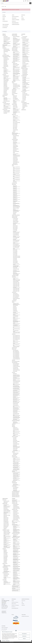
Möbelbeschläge (5, 503)
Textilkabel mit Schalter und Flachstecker (16, 588)
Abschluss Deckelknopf (16, 36)
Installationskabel (6, 80)
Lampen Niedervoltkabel (16, 280)
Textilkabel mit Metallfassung (15, 572)
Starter (23, 108)
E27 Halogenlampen (25, 83)
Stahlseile (13, 425)
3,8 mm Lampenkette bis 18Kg (16, 171)
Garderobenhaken (6, 509)
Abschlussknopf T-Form (16, 44)
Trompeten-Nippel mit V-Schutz (16, 460)
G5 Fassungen (15, 258)
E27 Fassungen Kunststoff (15, 239)
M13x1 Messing (15, 123)
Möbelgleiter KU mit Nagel (6, 535)
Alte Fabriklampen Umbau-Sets (15, 223)
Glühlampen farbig (15, 368)
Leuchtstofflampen (24, 102)
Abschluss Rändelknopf (16, 39)
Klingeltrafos (5, 85)
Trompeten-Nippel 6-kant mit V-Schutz (16, 465)
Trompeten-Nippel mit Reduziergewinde (16, 467)
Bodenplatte (13, 81)
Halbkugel (14, 213)
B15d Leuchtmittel (25, 69)
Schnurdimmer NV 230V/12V (15, 88)
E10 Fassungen (15, 229)
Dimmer (13, 82)
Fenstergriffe (5, 553)
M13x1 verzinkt (15, 124)
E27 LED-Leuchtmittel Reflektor (25, 49)
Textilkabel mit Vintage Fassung (16, 584)
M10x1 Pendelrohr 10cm (16, 336)
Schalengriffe (5, 559)
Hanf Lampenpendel (16, 294)
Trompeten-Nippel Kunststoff (14, 471)
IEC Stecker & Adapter (7, 111)
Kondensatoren (6, 51)
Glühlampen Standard (24, 68)
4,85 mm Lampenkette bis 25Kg (16, 174)
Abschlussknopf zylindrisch (15, 46)
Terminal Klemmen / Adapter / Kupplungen (7, 43)
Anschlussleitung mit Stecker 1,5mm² (16, 60)
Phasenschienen (15, 158)
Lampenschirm (15, 540)
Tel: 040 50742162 (5, 21)
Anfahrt (4, 19)
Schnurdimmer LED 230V (16, 86)
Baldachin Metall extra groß (16, 68)
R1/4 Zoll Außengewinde (16, 358)
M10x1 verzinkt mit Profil (16, 122)
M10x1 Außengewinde (16, 352)
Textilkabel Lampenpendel (15, 537)
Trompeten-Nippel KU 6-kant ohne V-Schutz (16, 475)
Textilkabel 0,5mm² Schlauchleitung (14, 500)
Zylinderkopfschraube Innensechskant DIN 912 (16, 417)
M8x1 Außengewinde (16, 351)
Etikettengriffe (6, 552)
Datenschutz (7, 640)
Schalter (4, 96)
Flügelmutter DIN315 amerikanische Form (16, 304)
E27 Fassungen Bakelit (16, 237)
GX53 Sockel (24, 98)
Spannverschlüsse (6, 523)
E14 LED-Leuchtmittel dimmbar (25, 42)
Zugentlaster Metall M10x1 (15, 495)
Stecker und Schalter (15, 436)
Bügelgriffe (5, 551)
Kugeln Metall (14, 184)
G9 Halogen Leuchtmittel (25, 84)
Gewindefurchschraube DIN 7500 (16, 379)
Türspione (5, 578)
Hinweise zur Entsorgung (15, 19)
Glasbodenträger (6, 569)
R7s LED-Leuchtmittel (25, 63)
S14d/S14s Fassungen (16, 268)
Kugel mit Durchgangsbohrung (16, 203)
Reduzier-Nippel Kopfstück (15, 108)
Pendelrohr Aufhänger (16, 346)
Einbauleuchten (14, 89)
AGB (22, 16)
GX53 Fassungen (15, 262)
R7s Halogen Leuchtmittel (24, 89)
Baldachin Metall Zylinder (15, 75)
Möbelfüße (5, 513)
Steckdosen (13, 426)
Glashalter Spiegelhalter (7, 510)
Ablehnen (24, 638)
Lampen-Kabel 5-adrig (16, 289)
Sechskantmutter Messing (15, 314)
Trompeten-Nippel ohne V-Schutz (16, 458)
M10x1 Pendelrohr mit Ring (16, 345)
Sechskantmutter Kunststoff (15, 312)
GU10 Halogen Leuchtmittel (24, 86)
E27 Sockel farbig (15, 367)
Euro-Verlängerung (15, 487)
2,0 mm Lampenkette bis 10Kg (16, 167)
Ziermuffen (14, 113)
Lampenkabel (14, 276)
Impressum (3, 640)
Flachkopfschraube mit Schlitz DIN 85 (16, 377)
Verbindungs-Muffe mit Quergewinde (16, 111)
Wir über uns (14, 21)
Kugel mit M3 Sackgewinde (15, 186)
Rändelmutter (15, 307)
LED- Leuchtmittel (23, 91)
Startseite (4, 14)
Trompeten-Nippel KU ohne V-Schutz (16, 479)
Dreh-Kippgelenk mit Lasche (16, 100)
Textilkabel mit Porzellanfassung (15, 574)
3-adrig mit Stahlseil (16, 515)
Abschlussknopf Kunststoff (15, 43)
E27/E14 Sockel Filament (25, 94)
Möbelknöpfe (5, 557)
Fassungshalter (15, 252)
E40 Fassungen (15, 249)
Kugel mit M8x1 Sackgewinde (15, 194)
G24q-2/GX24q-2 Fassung (16, 257)
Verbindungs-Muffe (15, 109)
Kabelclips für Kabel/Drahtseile (15, 422)
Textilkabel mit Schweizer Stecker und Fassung (16, 580)
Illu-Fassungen (15, 371)
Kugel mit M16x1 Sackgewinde (15, 201)
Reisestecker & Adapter (16, 441)
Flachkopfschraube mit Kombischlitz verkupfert (16, 375)
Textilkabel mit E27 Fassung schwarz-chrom (16, 566)
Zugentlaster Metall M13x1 (15, 496)
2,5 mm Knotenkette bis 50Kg (16, 178)
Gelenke (13, 94)
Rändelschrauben (14, 347)
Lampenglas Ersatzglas (15, 275)
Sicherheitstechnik (5, 572)
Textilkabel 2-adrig (14, 503)
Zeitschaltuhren (6, 73)
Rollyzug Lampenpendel (16, 298)
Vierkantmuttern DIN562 (16, 332)
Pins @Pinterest (5, 27)
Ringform (23, 107)
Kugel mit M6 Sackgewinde (15, 192)
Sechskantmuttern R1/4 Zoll (16, 327)
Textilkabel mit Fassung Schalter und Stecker (16, 570)
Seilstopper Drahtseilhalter (16, 420)
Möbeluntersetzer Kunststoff (6, 544)
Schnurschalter (15, 442)
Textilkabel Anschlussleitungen (15, 524)
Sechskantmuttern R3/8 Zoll (16, 329)
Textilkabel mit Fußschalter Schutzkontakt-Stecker (16, 529)
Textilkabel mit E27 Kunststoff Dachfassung (16, 568)
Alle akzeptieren (24, 633)
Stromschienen (14, 455)
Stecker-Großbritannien (16, 447)
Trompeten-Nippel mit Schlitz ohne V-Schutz (16, 469)
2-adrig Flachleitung (16, 504)
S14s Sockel (24, 99)
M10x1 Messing (15, 117)
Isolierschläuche (15, 145)
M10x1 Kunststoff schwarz (15, 116)
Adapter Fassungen (15, 221)
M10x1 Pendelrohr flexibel (15, 343)
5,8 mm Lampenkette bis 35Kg (16, 176)
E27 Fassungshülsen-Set (16, 245)
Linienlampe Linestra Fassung (16, 264)
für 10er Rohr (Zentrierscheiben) (15, 484)
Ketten (13, 165)
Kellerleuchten (6, 81)
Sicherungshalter (6, 106)
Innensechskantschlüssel (16, 381)
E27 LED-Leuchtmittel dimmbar (25, 47)
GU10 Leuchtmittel (25, 87)
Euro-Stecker (15, 437)
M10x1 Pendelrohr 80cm (16, 338)
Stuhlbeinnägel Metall (7, 547)
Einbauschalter (14, 90)
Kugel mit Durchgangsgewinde (16, 205)
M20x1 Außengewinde (16, 356)
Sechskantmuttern (15, 315)
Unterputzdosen (15, 160)
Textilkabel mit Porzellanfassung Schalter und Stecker (16, 577)
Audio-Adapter (6, 36)
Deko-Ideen (5, 68)
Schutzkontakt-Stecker (16, 443)
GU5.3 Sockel (24, 97)
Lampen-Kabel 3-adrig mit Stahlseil (16, 287)
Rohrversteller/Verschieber (16, 361)
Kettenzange (14, 181)
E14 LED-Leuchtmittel (25, 40)
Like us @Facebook (5, 25)
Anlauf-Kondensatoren (7, 50)
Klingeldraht (5, 82)
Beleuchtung (4, 499)
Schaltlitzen (14, 136)
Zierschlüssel (5, 527)
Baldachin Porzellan (16, 76)
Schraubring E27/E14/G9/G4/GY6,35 (16, 270)
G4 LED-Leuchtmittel (25, 57)
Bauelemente (4, 47)
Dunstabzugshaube (6, 58)
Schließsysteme (6, 575)
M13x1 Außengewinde (16, 353)
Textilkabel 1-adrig (14, 501)
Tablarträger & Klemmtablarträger (6, 571)
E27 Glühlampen (24, 73)
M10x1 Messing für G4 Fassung (16, 119)
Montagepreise (14, 300)
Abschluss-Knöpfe (14, 35)
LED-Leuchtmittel (24, 36)
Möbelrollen (5, 516)
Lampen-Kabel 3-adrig (16, 285)
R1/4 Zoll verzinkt (15, 129)
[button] (24, 1)
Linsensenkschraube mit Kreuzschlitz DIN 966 (16, 388)
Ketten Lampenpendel (16, 295)
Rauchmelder (5, 86)
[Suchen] (30, 3)
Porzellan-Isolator (15, 159)
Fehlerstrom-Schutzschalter (15, 142)
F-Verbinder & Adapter (7, 110)
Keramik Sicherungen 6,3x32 (7, 105)
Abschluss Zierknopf (16, 41)
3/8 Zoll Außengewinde (16, 357)
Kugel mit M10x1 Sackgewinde (15, 196)
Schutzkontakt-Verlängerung (15, 490)
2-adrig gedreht (15, 505)
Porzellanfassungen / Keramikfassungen (16, 266)
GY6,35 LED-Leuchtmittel (25, 61)
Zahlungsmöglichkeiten (15, 22)
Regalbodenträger (5, 566)
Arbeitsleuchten (15, 293)
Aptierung (14, 224)
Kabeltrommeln (15, 488)
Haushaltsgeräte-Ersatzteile (6, 56)
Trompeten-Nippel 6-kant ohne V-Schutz (16, 462)
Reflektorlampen (23, 109)
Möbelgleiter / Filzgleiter (6, 529)
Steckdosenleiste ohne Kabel (16, 433)
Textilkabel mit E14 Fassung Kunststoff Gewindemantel (15, 550)
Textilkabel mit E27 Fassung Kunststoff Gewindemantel (15, 558)
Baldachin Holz (15, 63)
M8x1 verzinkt (15, 128)
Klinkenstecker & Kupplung (6, 41)
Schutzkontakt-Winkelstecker (15, 445)
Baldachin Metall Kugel (16, 71)
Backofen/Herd (6, 57)
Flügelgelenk (14, 101)
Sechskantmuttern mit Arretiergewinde (16, 325)
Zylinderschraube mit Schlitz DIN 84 (16, 419)
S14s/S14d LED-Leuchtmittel (24, 65)
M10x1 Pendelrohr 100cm (15, 340)
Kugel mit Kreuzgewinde (16, 206)
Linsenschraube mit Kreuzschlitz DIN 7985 (16, 386)
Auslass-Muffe (15, 105)
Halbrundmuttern (15, 305)
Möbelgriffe (4, 548)
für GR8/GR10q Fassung (25, 103)
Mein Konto (4, 16)
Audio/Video (4, 35)
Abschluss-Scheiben (15, 47)
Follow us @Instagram (6, 24)
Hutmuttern (14, 306)
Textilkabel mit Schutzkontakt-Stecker (16, 531)
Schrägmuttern (15, 310)
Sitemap (23, 603)
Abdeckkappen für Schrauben (6, 505)
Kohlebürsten (5, 60)
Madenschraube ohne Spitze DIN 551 (16, 401)
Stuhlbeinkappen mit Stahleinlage (6, 546)
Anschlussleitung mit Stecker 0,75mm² (16, 56)
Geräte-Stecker (15, 440)
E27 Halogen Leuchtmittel (24, 81)
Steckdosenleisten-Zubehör (15, 435)
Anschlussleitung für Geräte (16, 52)
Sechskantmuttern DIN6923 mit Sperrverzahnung (15, 320)
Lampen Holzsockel (14, 216)
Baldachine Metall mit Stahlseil (16, 80)
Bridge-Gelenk (15, 95)
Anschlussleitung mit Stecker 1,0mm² (16, 58)
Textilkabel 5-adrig (14, 522)
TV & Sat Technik (5, 109)
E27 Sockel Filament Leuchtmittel (25, 54)
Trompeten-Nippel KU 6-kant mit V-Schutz (16, 473)
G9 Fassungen (15, 259)
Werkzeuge (5, 91)
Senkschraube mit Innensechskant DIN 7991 (16, 405)
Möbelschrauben (6, 518)
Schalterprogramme (6, 87)
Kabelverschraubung (16, 151)
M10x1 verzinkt (15, 121)
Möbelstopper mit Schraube (6, 541)
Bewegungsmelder (6, 75)
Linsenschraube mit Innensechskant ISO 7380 (16, 383)
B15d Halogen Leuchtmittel (24, 77)
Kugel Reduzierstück (16, 211)
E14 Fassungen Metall (16, 232)
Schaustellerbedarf (14, 362)
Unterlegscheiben (14, 482)
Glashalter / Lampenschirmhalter (15, 133)
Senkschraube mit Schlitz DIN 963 (15, 410)
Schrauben (13, 372)
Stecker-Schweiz (15, 448)
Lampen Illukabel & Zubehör (15, 278)
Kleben (14, 152)
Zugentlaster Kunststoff (15, 494)
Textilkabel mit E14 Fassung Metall (15, 555)
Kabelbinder (14, 147)
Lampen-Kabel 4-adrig (16, 288)
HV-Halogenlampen (24, 75)
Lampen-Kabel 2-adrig (16, 283)
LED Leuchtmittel (23, 37)
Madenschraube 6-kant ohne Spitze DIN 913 (16, 394)
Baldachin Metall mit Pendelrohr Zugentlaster (16, 73)
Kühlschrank (5, 61)
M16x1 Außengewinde (16, 355)
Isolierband (14, 143)
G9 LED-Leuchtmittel (25, 58)
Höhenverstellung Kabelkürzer (15, 539)
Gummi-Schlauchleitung (16, 369)
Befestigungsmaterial (7, 506)
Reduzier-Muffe (15, 106)
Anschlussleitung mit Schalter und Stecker (16, 54)
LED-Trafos (23, 62)
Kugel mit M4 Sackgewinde (15, 188)
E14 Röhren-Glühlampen (16, 366)
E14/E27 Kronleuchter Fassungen (16, 236)
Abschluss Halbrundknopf (15, 38)
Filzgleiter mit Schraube (7, 532)
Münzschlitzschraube (16, 402)
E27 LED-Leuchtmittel (25, 45)
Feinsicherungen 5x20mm (6, 77)
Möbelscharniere (6, 517)
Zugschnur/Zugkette (16, 274)
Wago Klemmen (15, 163)
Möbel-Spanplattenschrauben (7, 565)
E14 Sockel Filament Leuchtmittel (25, 44)
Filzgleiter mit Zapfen (7, 533)
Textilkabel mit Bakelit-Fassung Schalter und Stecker (16, 545)
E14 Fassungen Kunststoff (15, 231)
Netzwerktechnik (5, 95)
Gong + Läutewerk (6, 79)
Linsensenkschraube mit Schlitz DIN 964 (16, 390)
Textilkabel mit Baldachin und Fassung (16, 547)
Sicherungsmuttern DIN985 (15, 331)
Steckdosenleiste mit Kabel (16, 430)
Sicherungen (5, 90)
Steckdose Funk (15, 427)
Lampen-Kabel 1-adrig (16, 282)
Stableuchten (15, 299)
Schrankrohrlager (6, 522)
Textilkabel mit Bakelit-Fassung (16, 542)
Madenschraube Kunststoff (15, 396)
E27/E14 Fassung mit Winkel (16, 248)
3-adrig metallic (15, 514)
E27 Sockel (23, 92)
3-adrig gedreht (15, 511)
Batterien (4, 46)
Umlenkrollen (14, 481)
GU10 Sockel (24, 96)
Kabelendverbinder (15, 148)
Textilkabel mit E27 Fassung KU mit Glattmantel (15, 535)
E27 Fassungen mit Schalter (15, 242)
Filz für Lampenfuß (14, 93)
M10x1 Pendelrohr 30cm (16, 337)
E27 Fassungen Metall (16, 240)
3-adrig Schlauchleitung (16, 517)
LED (21, 35)
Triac (4, 52)
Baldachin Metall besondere (15, 66)
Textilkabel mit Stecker (16, 582)
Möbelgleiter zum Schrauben (6, 539)
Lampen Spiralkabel (16, 281)
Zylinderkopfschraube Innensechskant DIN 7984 (16, 414)
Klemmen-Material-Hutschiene (15, 154)
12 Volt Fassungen (15, 218)
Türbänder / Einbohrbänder (6, 581)
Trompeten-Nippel (14, 456)
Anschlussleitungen (15, 50)
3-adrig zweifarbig (15, 519)
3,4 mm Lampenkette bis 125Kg (16, 180)
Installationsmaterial (15, 139)
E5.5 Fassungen (15, 251)
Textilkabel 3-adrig (14, 509)
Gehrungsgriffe (6, 556)
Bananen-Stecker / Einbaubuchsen (5, 45)
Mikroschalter (5, 99)
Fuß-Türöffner (6, 554)
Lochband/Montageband (16, 155)
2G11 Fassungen (15, 219)
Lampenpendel (14, 292)
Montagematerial (6, 521)
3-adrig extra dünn (15, 510)
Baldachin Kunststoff (16, 64)
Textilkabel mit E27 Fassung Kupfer (15, 564)
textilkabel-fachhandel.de (15, 24)
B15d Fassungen (15, 225)
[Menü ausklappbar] (1, 0)
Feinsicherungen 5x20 (7, 103)
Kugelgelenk (14, 102)
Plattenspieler (5, 62)
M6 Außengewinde (15, 350)
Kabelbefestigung (15, 146)
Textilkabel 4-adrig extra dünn (15, 521)
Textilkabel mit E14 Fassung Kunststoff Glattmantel (15, 553)
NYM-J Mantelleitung (16, 135)
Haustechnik (4, 67)
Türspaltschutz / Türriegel (6, 577)
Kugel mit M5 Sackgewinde (15, 190)
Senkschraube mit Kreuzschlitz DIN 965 (16, 408)
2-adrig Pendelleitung (16, 506)
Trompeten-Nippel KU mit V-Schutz (16, 477)
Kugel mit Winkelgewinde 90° (15, 209)
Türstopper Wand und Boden (7, 583)
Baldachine (13, 62)
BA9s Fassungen (15, 228)
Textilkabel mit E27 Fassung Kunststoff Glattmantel (15, 561)
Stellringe (13, 451)
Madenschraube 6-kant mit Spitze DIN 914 (16, 392)
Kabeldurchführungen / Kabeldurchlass (7, 512)
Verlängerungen (14, 485)
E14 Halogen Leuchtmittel (24, 79)
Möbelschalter (6, 502)
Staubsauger (5, 63)
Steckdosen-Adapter (16, 428)
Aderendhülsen (15, 140)
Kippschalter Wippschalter (5, 98)
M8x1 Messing (15, 127)
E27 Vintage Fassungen (16, 246)
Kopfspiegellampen (25, 74)
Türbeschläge (4, 579)
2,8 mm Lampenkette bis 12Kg (16, 169)
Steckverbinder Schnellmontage (15, 450)
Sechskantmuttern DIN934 (15, 322)
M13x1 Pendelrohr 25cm (16, 335)
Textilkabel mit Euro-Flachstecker (16, 526)
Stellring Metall (15, 454)
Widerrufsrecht (14, 603)
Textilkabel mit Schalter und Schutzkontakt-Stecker (16, 590)
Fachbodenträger (6, 568)
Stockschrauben (15, 412)
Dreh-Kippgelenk (15, 98)
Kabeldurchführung (15, 164)
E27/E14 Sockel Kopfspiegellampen (25, 56)
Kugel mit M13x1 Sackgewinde (15, 199)
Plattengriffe (5, 558)
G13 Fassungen (15, 253)
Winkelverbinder (6, 526)
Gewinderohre (14, 114)
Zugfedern (5, 528)
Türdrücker (5, 562)
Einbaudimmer (15, 83)
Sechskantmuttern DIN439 (15, 317)
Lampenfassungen (14, 217)
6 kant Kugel (14, 212)
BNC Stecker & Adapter (7, 37)
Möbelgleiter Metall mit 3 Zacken (7, 537)
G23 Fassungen (15, 254)
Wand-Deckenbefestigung (15, 491)
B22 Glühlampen (24, 70)
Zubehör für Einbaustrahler (15, 273)
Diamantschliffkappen (16, 363)
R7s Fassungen (15, 267)
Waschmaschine (6, 66)
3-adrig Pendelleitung (16, 516)
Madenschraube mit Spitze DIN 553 (16, 398)
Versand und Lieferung (15, 16)
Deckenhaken (15, 373)
